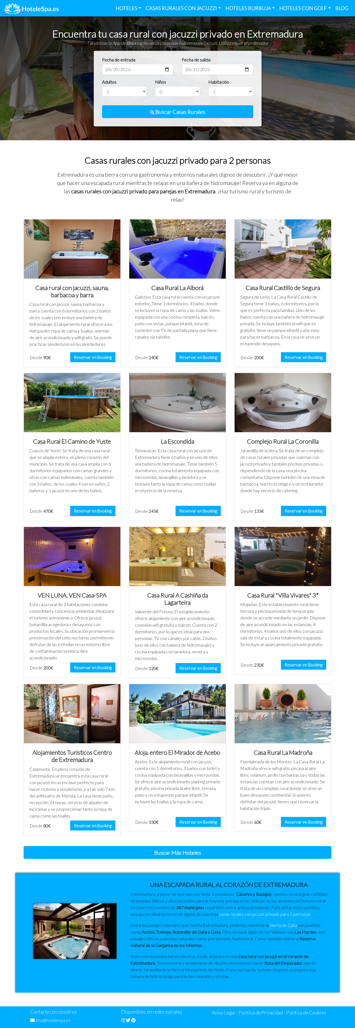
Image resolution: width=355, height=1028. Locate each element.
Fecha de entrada (118, 59)
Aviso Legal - (225, 1013)
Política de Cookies (306, 1013)
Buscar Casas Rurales (179, 111)
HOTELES (126, 8)
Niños (160, 81)
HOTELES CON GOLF (303, 8)
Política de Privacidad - (262, 1013)
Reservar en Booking (93, 357)
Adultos (109, 81)
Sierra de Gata (283, 925)
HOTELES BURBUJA (248, 8)
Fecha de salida (196, 59)
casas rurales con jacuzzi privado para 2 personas (265, 914)
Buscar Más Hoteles (177, 852)
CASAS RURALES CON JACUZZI (181, 8)
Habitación (218, 81)
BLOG (341, 8)
